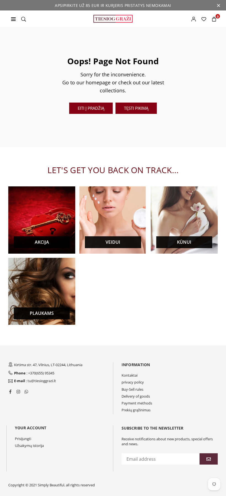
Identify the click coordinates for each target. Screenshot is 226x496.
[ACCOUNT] (194, 19)
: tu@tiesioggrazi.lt (35, 381)
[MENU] (13, 19)
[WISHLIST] (204, 19)
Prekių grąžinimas (136, 409)
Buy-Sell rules (132, 389)
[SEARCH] (23, 19)
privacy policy (133, 382)
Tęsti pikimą (136, 108)
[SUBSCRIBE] (209, 459)
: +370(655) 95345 (34, 373)
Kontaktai (130, 375)
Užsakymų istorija (29, 445)
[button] (214, 19)
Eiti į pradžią (91, 108)
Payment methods (137, 403)
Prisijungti (23, 438)
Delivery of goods (136, 396)
